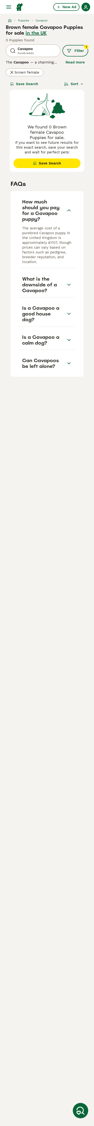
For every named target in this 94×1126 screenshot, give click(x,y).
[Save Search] (80, 1110)
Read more (75, 62)
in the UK (36, 33)
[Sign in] (85, 7)
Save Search (27, 84)
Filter (80, 49)
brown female (27, 72)
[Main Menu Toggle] (8, 7)
